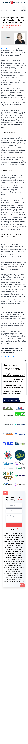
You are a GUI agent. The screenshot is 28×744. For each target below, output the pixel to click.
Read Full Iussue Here (9, 357)
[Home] (2, 10)
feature (7, 10)
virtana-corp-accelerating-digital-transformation (19, 10)
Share (22, 361)
